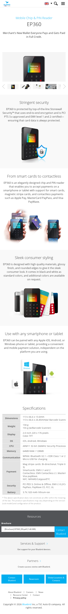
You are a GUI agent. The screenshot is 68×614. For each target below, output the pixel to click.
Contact (36, 595)
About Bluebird (14, 592)
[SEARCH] (55, 3)
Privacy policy (19, 597)
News (40, 592)
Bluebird (26, 604)
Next (64, 86)
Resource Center (20, 595)
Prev (3, 86)
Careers (29, 592)
